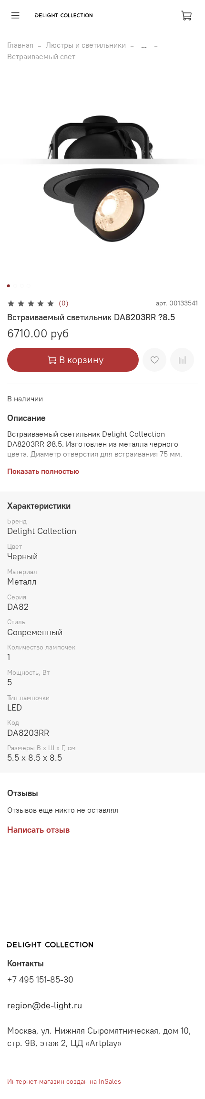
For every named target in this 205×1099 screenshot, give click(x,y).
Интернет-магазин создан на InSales (64, 1081)
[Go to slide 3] (21, 285)
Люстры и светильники (86, 45)
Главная (20, 45)
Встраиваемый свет (41, 56)
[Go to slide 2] (15, 285)
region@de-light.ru (44, 1005)
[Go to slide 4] (28, 285)
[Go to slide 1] (8, 285)
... (144, 45)
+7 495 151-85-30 (40, 979)
